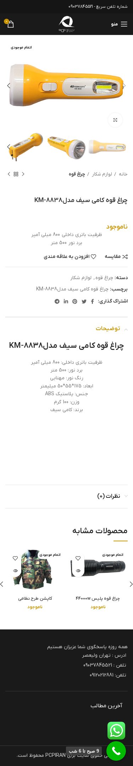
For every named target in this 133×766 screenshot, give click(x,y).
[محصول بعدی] (8, 174)
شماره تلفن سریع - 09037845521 (98, 7)
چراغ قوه (77, 174)
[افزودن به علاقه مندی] (78, 558)
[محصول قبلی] (23, 174)
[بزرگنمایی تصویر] (115, 120)
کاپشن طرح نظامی (35, 598)
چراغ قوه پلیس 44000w (98, 598)
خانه (123, 174)
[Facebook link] (92, 301)
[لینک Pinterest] (74, 301)
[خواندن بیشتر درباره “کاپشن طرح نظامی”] (15, 571)
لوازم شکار (101, 174)
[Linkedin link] (66, 301)
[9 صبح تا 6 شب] (116, 751)
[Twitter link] (84, 301)
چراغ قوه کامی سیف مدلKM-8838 (72, 289)
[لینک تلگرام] (57, 301)
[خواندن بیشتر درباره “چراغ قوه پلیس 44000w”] (78, 571)
